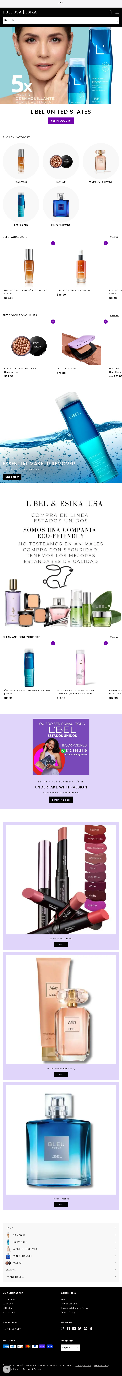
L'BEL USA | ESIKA (20, 12)
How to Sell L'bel (69, 1303)
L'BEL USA (7, 1308)
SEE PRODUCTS (61, 120)
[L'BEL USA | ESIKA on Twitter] (79, 1328)
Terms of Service (32, 1369)
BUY (61, 944)
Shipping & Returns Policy (74, 1308)
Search (64, 1299)
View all (114, 236)
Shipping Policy (11, 1369)
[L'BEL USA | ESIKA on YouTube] (74, 1328)
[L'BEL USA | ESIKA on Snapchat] (91, 1328)
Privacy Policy (83, 1365)
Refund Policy (68, 1312)
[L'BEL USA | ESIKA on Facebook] (68, 1328)
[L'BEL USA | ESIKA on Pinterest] (85, 1328)
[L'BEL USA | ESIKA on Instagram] (62, 1328)
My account (9, 1312)
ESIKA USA (8, 1303)
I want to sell (61, 799)
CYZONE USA (9, 1299)
